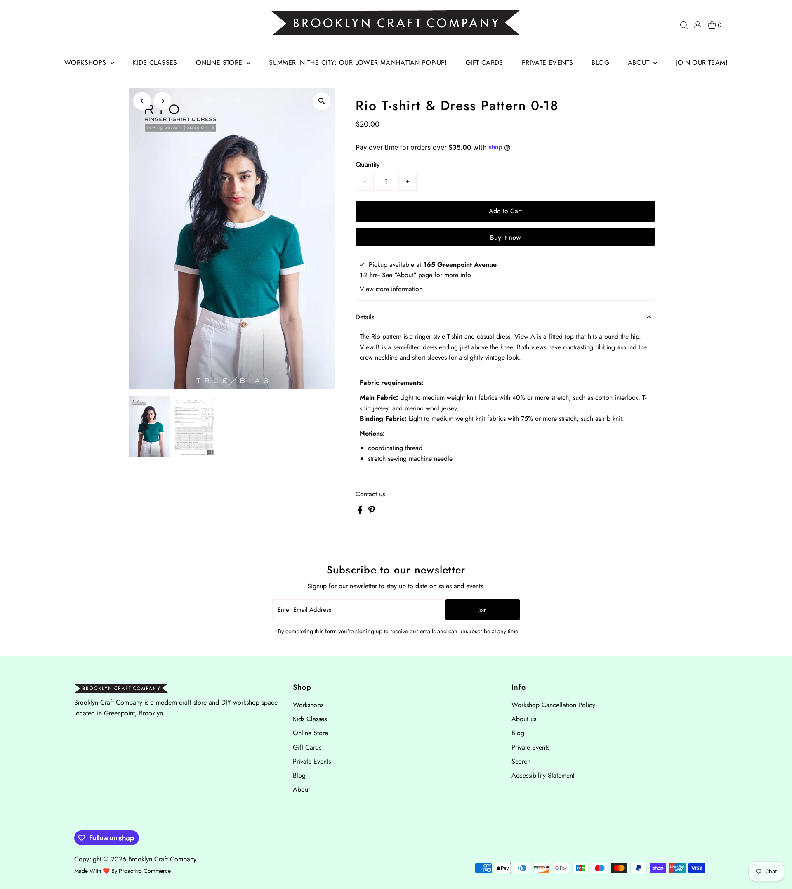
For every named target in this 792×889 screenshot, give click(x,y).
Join (482, 610)
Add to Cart (505, 211)
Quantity (368, 164)
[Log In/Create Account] (697, 25)
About (639, 62)
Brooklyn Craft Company (162, 859)
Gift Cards (484, 62)
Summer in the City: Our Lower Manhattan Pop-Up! (358, 62)
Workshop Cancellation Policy (553, 705)
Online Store (220, 62)
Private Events (547, 62)
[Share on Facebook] (361, 511)
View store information (391, 289)
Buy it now (505, 237)
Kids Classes (155, 62)
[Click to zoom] (321, 101)
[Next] (162, 101)
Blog (600, 62)
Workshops (86, 62)
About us (524, 719)
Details (365, 317)
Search (521, 761)
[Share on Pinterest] (371, 511)
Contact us (370, 494)
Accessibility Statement (543, 775)
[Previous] (142, 101)
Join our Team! (702, 62)
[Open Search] (684, 25)
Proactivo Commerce (145, 871)
